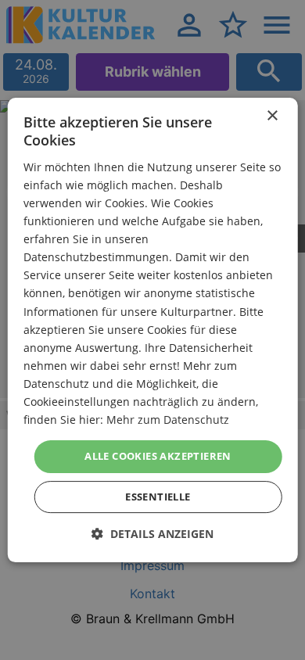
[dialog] (153, 330)
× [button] (272, 116)
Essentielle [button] (157, 497)
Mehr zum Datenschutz (167, 419)
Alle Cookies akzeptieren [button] (157, 456)
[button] (153, 534)
